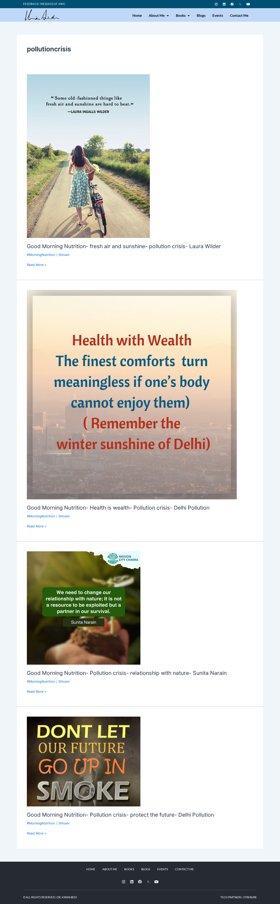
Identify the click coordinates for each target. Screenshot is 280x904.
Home (137, 15)
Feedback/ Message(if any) (44, 4)
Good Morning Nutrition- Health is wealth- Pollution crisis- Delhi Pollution (118, 507)
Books (181, 15)
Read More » (37, 264)
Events (217, 15)
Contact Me (239, 15)
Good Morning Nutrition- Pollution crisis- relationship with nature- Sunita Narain (127, 673)
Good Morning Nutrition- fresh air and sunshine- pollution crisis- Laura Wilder (124, 246)
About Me (157, 15)
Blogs (201, 15)
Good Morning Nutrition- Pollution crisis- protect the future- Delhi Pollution (120, 815)
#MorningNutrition (41, 255)
